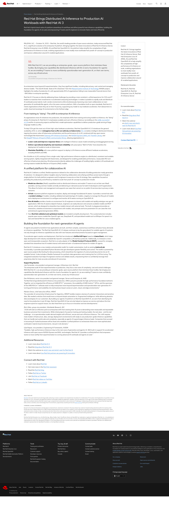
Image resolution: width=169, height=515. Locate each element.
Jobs (141, 466)
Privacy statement (13, 493)
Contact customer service (92, 449)
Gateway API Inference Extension (56, 136)
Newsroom (143, 457)
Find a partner (34, 456)
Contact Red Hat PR (128, 140)
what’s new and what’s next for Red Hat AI (58, 350)
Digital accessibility (47, 493)
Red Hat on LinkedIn (40, 382)
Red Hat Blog (49, 487)
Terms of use (23, 493)
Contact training (89, 451)
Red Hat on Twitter (39, 373)
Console (138, 4)
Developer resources (36, 454)
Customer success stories (119, 463)
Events (24, 487)
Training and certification (37, 446)
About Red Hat (13, 487)
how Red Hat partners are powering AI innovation (58, 353)
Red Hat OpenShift (8, 451)
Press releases (28, 14)
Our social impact (144, 463)
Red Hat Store (61, 449)
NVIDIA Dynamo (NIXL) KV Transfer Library (86, 136)
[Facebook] (122, 436)
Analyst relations (117, 466)
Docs (144, 4)
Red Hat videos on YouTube (42, 379)
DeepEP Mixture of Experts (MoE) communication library (46, 138)
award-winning (78, 402)
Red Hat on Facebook (39, 376)
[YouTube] (118, 436)
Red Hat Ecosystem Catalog (37, 459)
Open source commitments (147, 460)
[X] (126, 436)
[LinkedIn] (114, 436)
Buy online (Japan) (63, 451)
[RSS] (130, 148)
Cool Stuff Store (70, 487)
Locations (30, 487)
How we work (116, 460)
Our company (116, 457)
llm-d (83, 131)
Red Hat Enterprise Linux (10, 449)
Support (150, 4)
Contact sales (89, 446)
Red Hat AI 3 (45, 344)
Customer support (35, 451)
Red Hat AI (6, 446)
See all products (7, 456)
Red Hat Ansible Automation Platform (13, 454)
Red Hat (44, 364)
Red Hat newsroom (50, 367)
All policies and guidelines (34, 493)
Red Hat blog (39, 370)
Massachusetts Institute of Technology (85, 89)
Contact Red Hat (39, 487)
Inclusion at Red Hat (59, 487)
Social (86, 454)
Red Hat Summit (80, 487)
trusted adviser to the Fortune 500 (122, 450)
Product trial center (63, 446)
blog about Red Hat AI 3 (43, 347)
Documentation (34, 461)
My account (33, 449)
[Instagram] (131, 436)
